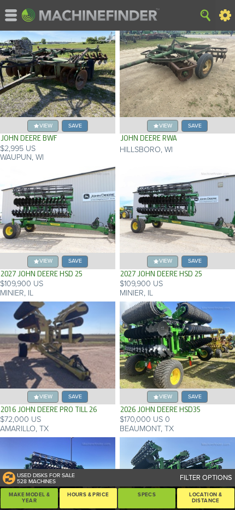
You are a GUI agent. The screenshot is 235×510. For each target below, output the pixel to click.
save (75, 125)
